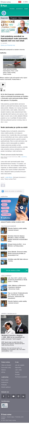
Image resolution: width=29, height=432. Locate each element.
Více (20, 18)
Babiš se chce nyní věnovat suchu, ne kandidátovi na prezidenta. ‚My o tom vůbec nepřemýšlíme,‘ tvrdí (13, 349)
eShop (3, 372)
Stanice (3, 370)
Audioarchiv (19, 8)
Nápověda (18, 367)
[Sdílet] (4, 90)
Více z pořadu (6, 275)
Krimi (3, 204)
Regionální (4, 18)
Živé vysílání (5, 214)
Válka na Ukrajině (6, 365)
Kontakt (17, 374)
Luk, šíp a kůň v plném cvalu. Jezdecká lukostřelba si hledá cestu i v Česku (17, 279)
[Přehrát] (3, 84)
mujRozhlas (4, 196)
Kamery (26, 8)
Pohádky (4, 208)
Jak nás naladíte (19, 365)
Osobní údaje (10, 417)
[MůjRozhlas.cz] (3, 53)
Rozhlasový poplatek (21, 377)
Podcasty (4, 384)
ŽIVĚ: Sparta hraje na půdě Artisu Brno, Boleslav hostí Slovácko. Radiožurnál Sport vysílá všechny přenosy (13, 344)
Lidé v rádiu (18, 370)
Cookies (3, 417)
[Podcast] (1, 90)
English (3, 418)
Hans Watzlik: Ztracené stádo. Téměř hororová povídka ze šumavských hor (17, 253)
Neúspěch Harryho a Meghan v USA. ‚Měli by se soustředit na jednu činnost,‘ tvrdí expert (13, 337)
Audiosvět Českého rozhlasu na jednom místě (13, 222)
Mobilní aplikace (6, 387)
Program (12, 8)
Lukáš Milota (24, 156)
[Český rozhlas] (6, 2)
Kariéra (17, 372)
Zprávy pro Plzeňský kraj (8, 45)
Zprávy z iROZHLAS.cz (8, 313)
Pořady (4, 211)
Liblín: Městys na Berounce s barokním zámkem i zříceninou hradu (17, 287)
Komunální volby (6, 367)
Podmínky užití (19, 417)
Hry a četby (5, 201)
